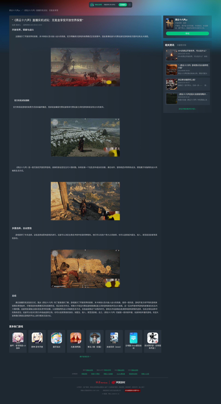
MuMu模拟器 (121, 374)
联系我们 (128, 387)
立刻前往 (123, 5)
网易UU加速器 (108, 374)
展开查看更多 (84, 356)
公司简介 (79, 387)
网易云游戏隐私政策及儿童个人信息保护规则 (104, 387)
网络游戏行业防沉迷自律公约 (112, 390)
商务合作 (135, 387)
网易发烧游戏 (133, 374)
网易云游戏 (89, 370)
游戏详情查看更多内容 (187, 109)
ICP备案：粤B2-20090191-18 (110, 394)
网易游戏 (84, 374)
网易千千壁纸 (95, 374)
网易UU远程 (145, 374)
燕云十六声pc (14, 10)
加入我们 (141, 387)
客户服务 (86, 387)
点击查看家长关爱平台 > (132, 390)
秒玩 (187, 33)
